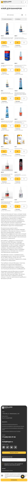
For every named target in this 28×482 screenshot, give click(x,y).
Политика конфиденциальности (10, 424)
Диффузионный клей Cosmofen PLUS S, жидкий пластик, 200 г (7, 38)
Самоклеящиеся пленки (7, 470)
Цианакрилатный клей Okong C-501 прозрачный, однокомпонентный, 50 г (20, 66)
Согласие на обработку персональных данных (13, 426)
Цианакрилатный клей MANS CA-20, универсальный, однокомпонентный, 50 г (7, 175)
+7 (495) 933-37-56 (9, 437)
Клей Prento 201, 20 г (18, 148)
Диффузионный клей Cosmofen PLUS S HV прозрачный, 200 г (7, 121)
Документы (4, 421)
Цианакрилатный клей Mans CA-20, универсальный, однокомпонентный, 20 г (6, 202)
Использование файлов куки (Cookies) (11, 431)
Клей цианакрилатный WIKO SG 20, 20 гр (20, 202)
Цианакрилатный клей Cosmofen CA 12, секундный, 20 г (7, 93)
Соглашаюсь (14, 480)
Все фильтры (11, 14)
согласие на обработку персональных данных (13, 464)
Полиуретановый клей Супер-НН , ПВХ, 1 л (7, 66)
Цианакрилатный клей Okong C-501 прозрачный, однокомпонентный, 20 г (20, 122)
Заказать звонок (14, 452)
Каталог (4, 468)
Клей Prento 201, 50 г (5, 148)
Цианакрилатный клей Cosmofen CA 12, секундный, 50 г (21, 38)
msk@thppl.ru (7, 442)
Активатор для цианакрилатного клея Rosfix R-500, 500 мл (20, 175)
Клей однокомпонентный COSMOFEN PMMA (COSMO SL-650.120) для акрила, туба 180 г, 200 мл (20, 94)
